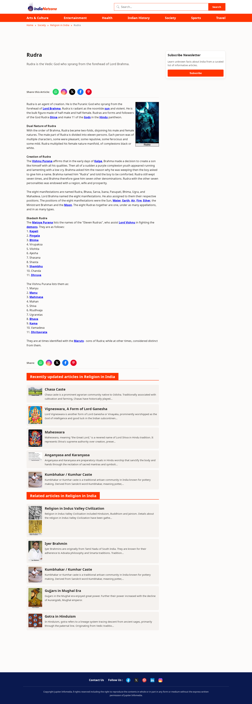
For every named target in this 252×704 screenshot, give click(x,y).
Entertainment (75, 18)
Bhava (33, 319)
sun (107, 108)
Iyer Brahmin (56, 543)
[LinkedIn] (152, 680)
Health (107, 18)
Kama (33, 323)
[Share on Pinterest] (89, 92)
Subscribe (196, 73)
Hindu (103, 117)
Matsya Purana (42, 222)
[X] (136, 680)
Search (216, 7)
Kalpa (98, 161)
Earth (126, 200)
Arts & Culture (38, 18)
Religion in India (59, 25)
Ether (146, 200)
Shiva (53, 117)
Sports (196, 18)
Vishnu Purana (42, 161)
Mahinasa (36, 297)
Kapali (33, 231)
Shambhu (36, 266)
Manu (33, 293)
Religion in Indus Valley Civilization (74, 508)
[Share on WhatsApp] (56, 92)
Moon (68, 205)
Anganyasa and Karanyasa (67, 455)
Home (30, 25)
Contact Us (96, 680)
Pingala (34, 236)
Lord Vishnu (127, 222)
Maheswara (55, 432)
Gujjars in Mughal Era (63, 590)
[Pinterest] (144, 680)
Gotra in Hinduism (60, 616)
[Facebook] (128, 680)
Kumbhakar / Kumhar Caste (68, 474)
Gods (87, 117)
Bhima (34, 240)
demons (32, 227)
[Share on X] (72, 92)
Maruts (79, 341)
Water (117, 200)
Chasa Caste (55, 389)
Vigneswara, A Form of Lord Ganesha (76, 408)
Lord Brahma (52, 108)
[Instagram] (160, 680)
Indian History (139, 18)
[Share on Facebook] (80, 92)
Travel (220, 18)
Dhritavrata (39, 332)
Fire (139, 200)
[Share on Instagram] (64, 92)
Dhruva (36, 275)
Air (133, 200)
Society (170, 18)
